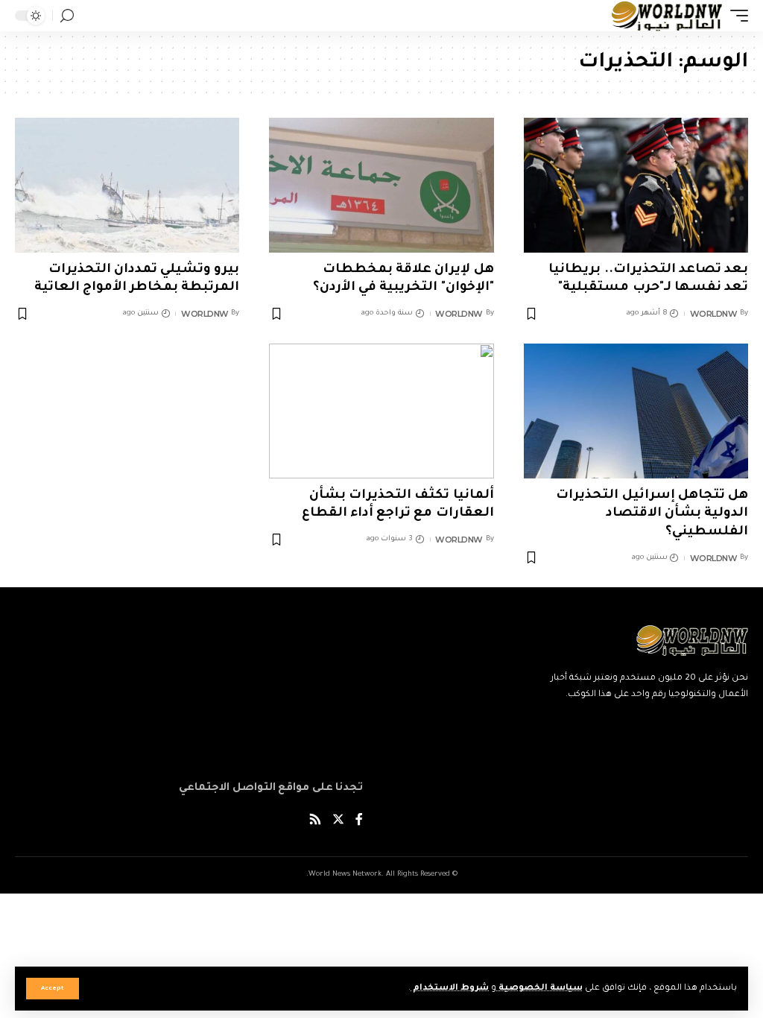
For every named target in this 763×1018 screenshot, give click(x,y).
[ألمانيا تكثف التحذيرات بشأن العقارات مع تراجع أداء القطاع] (381, 411)
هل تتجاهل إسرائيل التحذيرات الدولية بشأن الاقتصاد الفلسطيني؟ (652, 514)
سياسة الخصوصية (539, 988)
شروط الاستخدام (450, 988)
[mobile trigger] (735, 15)
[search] (67, 16)
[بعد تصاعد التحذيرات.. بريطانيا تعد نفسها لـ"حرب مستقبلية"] (636, 185)
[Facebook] (359, 821)
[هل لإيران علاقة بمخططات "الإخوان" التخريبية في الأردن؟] (381, 185)
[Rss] (315, 821)
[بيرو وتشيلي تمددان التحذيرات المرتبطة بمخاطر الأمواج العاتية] (127, 185)
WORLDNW (714, 314)
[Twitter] (338, 821)
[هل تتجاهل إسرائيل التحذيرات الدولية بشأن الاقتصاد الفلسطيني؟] (636, 411)
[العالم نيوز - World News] (667, 15)
